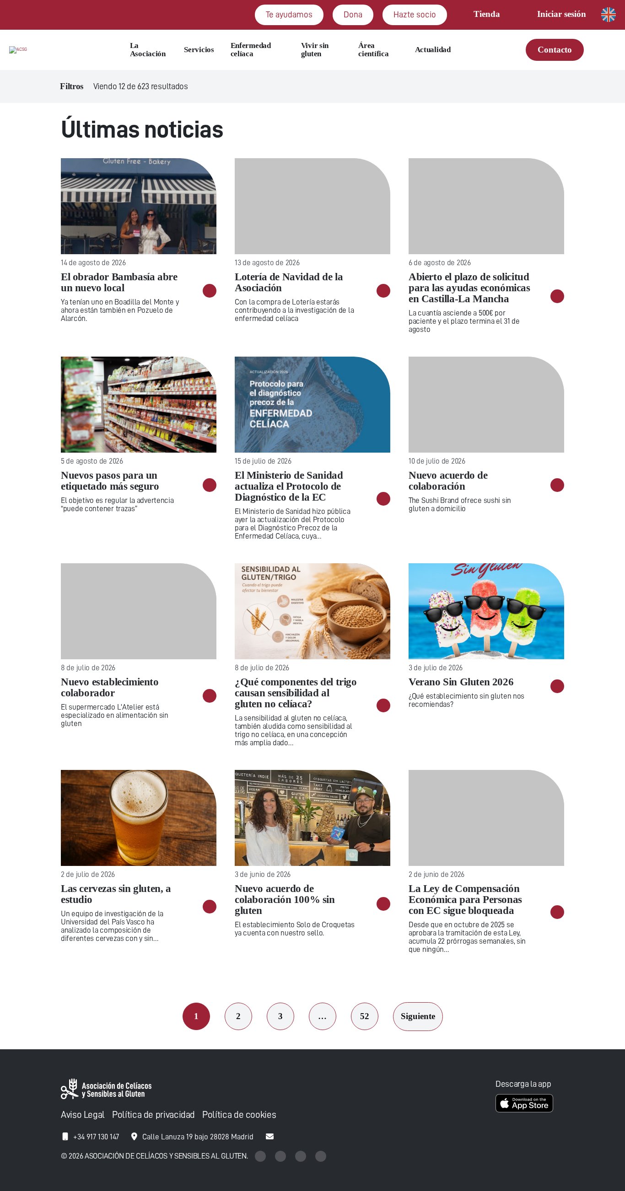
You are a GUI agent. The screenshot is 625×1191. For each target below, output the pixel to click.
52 (364, 1016)
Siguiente (418, 1016)
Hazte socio (414, 14)
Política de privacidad (153, 1115)
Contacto (555, 49)
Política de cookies (239, 1115)
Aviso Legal (83, 1115)
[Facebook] (301, 1156)
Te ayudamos (289, 14)
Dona (353, 14)
